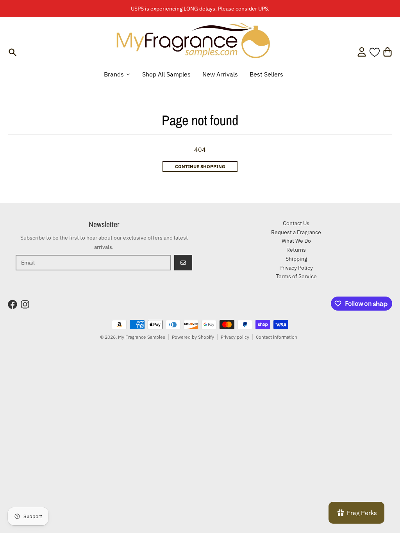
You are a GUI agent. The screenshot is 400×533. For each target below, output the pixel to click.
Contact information (276, 337)
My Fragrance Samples (141, 337)
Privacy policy (235, 337)
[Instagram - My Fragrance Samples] (25, 304)
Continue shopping (200, 166)
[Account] (361, 52)
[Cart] (387, 52)
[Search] (12, 52)
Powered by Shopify (193, 337)
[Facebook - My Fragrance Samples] (12, 304)
